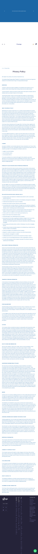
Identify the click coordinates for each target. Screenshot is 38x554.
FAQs (18, 519)
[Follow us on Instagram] (6, 507)
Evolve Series (16, 531)
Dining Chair (16, 519)
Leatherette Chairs (16, 512)
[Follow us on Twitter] (3, 507)
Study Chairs (16, 525)
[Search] (4, 44)
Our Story (19, 505)
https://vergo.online (11, 79)
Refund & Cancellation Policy (21, 533)
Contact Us (21, 502)
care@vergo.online (9, 161)
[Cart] (35, 44)
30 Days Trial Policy (21, 510)
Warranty (21, 543)
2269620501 (31, 479)
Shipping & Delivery (21, 521)
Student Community (19, 512)
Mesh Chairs (16, 504)
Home (3, 68)
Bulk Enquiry (19, 527)
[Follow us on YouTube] (3, 510)
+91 (28, 479)
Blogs (18, 522)
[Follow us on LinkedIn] (6, 510)
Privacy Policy (21, 548)
